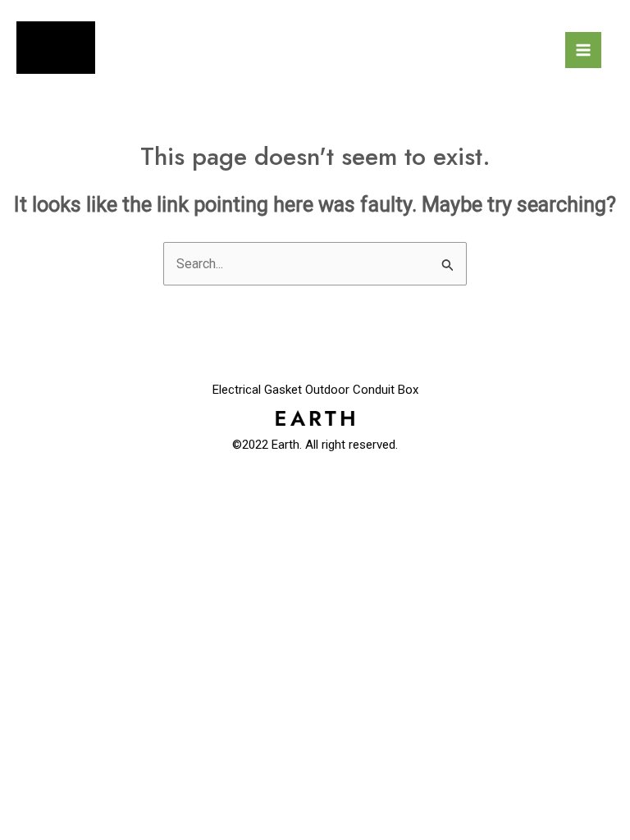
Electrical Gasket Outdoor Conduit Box (315, 389)
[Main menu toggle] (583, 50)
